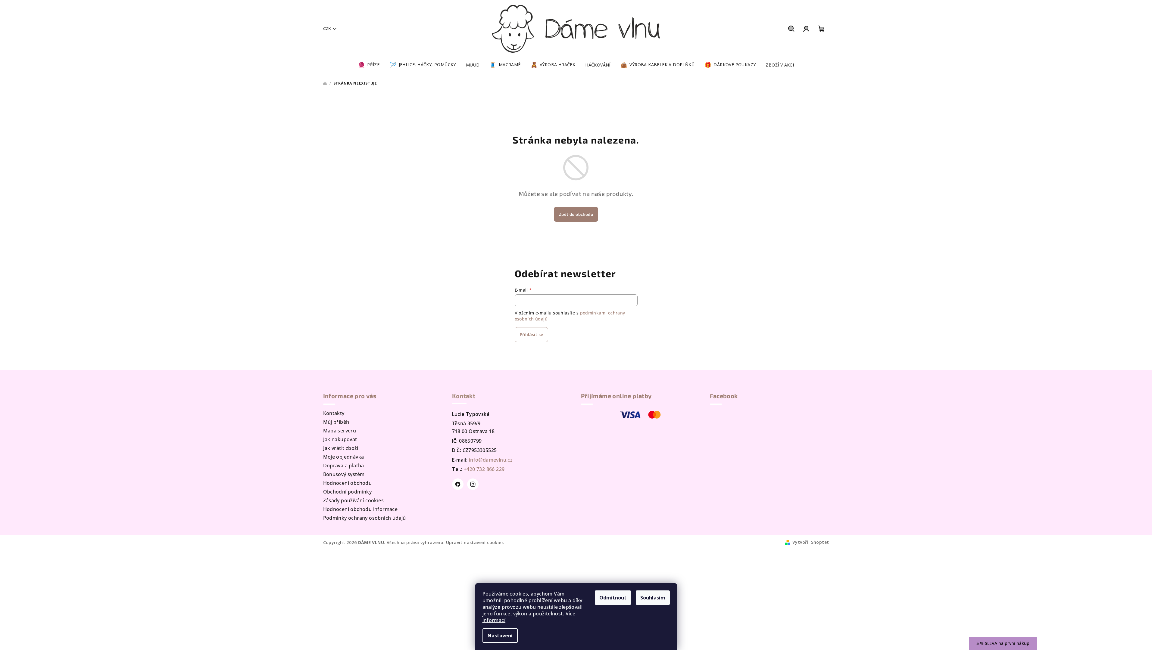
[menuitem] (368, 65)
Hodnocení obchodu (347, 483)
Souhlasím (652, 597)
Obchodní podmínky (347, 491)
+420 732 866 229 (484, 469)
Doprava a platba (343, 465)
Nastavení (500, 635)
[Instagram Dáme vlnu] (473, 484)
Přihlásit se (531, 334)
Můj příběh (336, 422)
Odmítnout (612, 597)
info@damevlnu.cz (491, 460)
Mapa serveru (339, 430)
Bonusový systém (344, 474)
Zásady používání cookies (353, 500)
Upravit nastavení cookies (475, 542)
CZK (327, 28)
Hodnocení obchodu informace (360, 509)
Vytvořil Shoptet (810, 542)
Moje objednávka (343, 456)
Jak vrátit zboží (340, 448)
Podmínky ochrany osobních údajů (364, 518)
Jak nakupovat (340, 439)
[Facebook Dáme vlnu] (458, 484)
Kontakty (334, 413)
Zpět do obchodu (576, 214)
